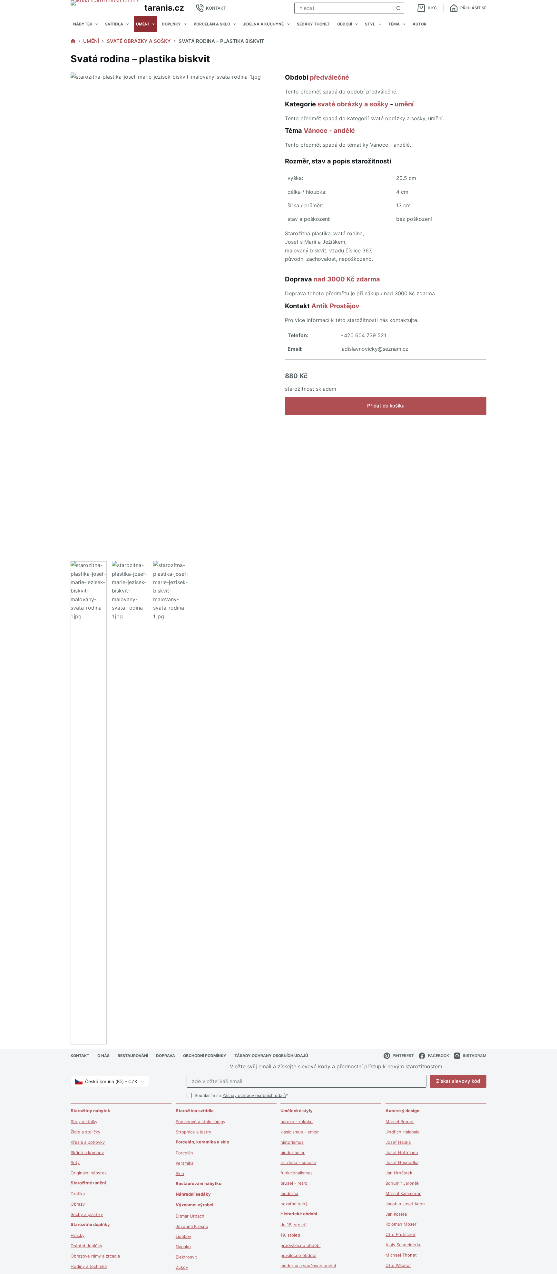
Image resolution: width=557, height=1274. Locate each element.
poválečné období (298, 1255)
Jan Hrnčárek (399, 1172)
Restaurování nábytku (198, 1183)
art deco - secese (298, 1162)
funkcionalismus (296, 1172)
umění (142, 24)
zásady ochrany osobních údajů (271, 1055)
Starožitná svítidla (195, 1110)
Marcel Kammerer (403, 1193)
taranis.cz (164, 8)
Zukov (182, 1267)
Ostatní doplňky (86, 1245)
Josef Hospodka (402, 1162)
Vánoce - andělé (329, 130)
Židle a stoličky (85, 1131)
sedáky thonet (313, 24)
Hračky (77, 1235)
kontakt (80, 1055)
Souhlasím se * (241, 1095)
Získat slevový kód (458, 1081)
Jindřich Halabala (402, 1131)
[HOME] (73, 41)
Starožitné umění (88, 1182)
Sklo (180, 1173)
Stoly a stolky (84, 1121)
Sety (75, 1162)
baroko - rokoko (296, 1121)
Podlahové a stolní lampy (200, 1121)
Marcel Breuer (400, 1121)
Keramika (184, 1163)
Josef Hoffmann (402, 1152)
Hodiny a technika (89, 1266)
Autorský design (402, 1110)
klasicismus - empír (299, 1131)
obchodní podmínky (204, 1055)
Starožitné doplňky (90, 1224)
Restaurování (133, 1055)
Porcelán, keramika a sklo (202, 1141)
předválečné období (300, 1245)
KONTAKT (216, 8)
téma (394, 24)
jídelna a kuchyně (263, 24)
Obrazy (78, 1204)
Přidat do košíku (386, 406)
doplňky (171, 24)
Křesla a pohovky (88, 1142)
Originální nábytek (89, 1172)
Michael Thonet (401, 1255)
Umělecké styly (296, 1110)
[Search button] (398, 8)
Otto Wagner (398, 1265)
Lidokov (183, 1236)
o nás (103, 1055)
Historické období (298, 1213)
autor (419, 24)
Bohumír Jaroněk (402, 1183)
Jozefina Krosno (192, 1226)
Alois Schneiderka (403, 1244)
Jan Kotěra (396, 1214)
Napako (183, 1246)
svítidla (114, 24)
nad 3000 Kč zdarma (347, 279)
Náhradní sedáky (193, 1194)
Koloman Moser (401, 1224)
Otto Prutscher (400, 1234)
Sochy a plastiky (87, 1214)
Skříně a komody (87, 1152)
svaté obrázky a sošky (353, 104)
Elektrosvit (186, 1256)
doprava (165, 1055)
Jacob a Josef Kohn (405, 1203)
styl (370, 24)
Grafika (78, 1193)
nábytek (82, 24)
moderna (289, 1193)
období (344, 24)
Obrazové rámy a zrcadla (95, 1256)
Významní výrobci (194, 1204)
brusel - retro (294, 1183)
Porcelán (184, 1152)
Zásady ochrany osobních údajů (254, 1095)
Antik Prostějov (335, 306)
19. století (290, 1235)
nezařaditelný (294, 1203)
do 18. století (293, 1224)
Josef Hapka (398, 1142)
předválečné (329, 77)
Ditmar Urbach (190, 1216)
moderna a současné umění (308, 1265)
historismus (292, 1142)
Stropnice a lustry (193, 1131)
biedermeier (292, 1152)
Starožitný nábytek (90, 1110)
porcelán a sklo (212, 24)
